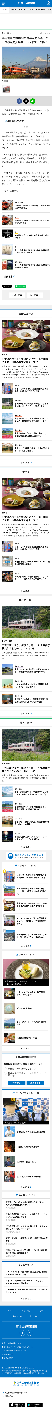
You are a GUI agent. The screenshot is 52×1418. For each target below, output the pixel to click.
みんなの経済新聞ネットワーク (26, 1383)
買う (31, 9)
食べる (13, 9)
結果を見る (35, 1083)
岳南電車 (8, 276)
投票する (17, 1083)
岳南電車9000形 (15, 120)
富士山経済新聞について (12, 1343)
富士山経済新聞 (26, 3)
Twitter (29, 1333)
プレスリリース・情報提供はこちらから (18, 1347)
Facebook (22, 1333)
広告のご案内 (8, 1358)
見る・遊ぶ (23, 9)
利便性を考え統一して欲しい (22, 1068)
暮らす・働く (40, 9)
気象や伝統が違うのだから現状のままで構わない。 (27, 1074)
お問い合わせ (8, 1354)
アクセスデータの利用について (15, 1351)
